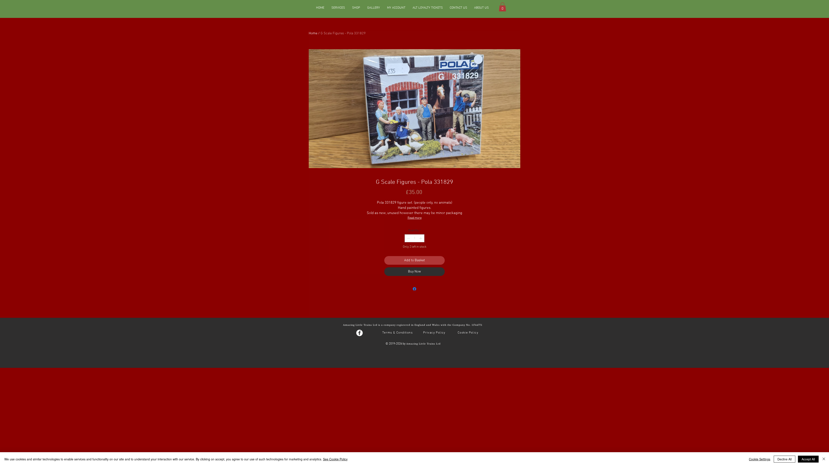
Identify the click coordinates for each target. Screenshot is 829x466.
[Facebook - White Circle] (359, 333)
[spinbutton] (414, 238)
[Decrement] (408, 238)
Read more (415, 218)
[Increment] (421, 238)
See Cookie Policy (335, 459)
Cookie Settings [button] (759, 459)
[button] (502, 6)
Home (313, 33)
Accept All (808, 459)
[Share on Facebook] (414, 288)
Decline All (784, 459)
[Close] (823, 459)
